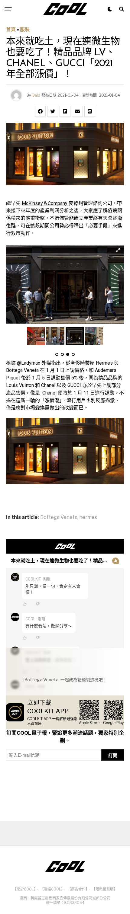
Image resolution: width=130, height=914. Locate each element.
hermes (88, 517)
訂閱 (112, 755)
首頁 (11, 29)
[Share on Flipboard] (65, 111)
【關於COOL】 (24, 889)
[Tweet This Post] (52, 111)
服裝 (25, 29)
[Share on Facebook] (40, 111)
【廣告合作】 (77, 889)
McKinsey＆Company (45, 203)
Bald (36, 95)
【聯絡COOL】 (51, 889)
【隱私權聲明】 (104, 889)
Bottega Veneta (58, 517)
